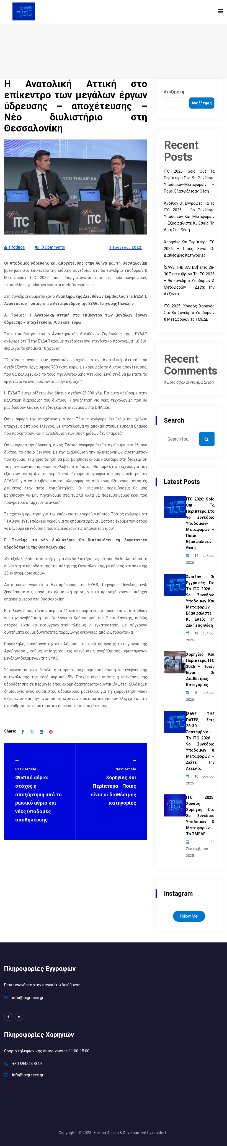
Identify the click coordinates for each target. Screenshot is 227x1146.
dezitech (159, 1133)
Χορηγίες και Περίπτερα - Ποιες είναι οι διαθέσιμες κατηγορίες (113, 786)
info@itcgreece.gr (27, 997)
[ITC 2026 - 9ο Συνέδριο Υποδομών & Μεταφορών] (23, 11)
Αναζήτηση (174, 91)
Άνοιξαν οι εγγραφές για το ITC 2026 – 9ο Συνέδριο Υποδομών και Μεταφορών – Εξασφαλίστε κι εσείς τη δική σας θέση (189, 216)
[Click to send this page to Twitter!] (32, 731)
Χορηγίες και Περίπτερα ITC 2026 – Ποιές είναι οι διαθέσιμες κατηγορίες (189, 248)
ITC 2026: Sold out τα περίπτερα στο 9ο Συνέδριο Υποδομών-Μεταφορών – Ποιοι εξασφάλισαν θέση (200, 523)
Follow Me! (189, 916)
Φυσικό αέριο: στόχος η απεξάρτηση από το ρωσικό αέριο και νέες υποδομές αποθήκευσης (38, 795)
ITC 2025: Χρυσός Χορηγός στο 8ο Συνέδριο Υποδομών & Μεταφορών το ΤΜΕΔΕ (189, 313)
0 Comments (53, 247)
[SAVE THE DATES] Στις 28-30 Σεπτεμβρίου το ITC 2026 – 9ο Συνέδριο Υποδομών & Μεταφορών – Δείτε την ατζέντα (189, 280)
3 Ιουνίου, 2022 (125, 247)
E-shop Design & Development (120, 1133)
